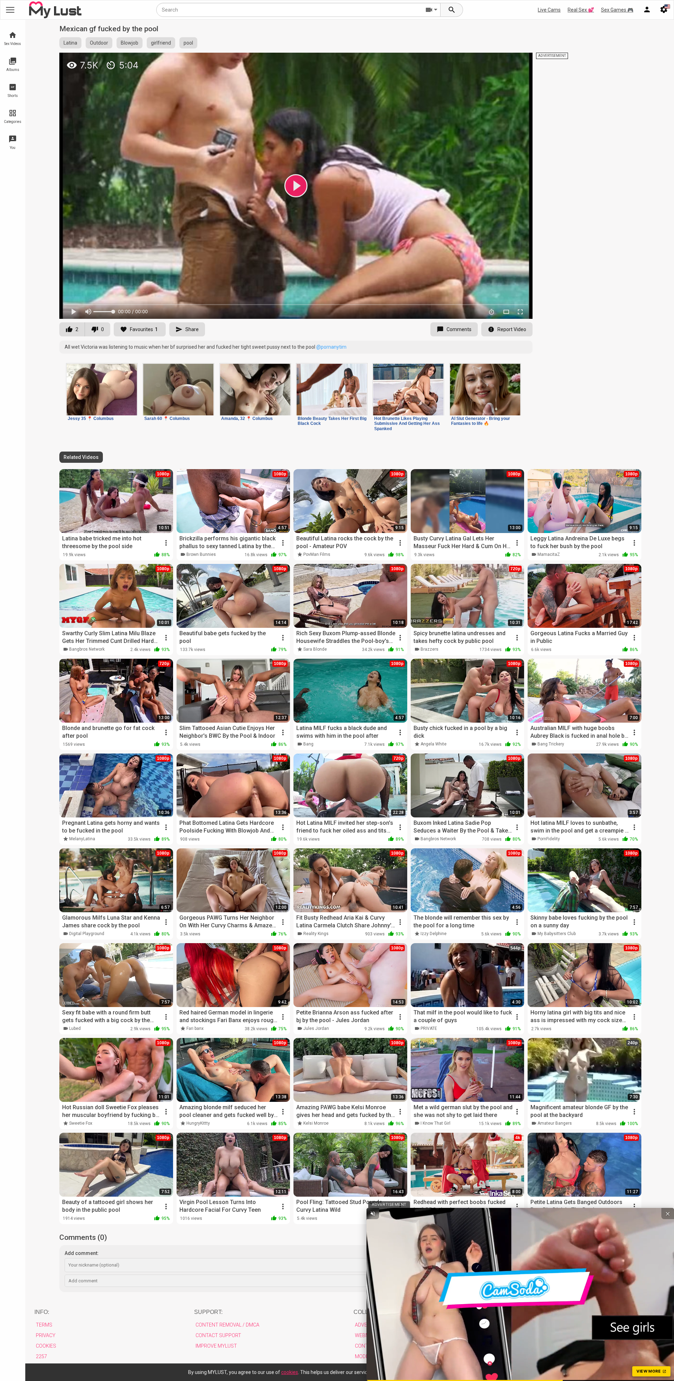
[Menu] (647, 10)
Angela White (434, 744)
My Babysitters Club (556, 933)
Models (364, 1356)
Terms (44, 1325)
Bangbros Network (87, 649)
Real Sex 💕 (581, 10)
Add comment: (82, 1253)
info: (41, 1312)
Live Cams (549, 10)
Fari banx (195, 1028)
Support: (208, 1312)
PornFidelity (548, 838)
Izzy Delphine (434, 933)
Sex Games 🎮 (617, 10)
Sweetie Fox (80, 1123)
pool (188, 43)
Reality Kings (316, 933)
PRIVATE (429, 1028)
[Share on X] (520, 61)
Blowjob (129, 43)
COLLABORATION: (378, 1312)
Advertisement (374, 1325)
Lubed (75, 1028)
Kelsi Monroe (316, 1123)
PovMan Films (316, 554)
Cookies (46, 1346)
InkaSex (428, 1218)
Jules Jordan (316, 1028)
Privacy (45, 1335)
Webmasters (371, 1335)
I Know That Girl (435, 1123)
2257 (41, 1356)
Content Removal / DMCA (227, 1325)
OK (494, 1372)
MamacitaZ (548, 554)
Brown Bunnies (201, 554)
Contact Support (218, 1335)
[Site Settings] (664, 10)
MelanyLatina (82, 838)
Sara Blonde (315, 649)
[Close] (508, 1370)
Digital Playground (86, 933)
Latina (70, 43)
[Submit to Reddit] (504, 61)
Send (626, 1281)
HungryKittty (198, 1123)
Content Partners (379, 1346)
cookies (289, 1372)
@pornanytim (331, 347)
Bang (308, 744)
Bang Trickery (550, 744)
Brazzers (429, 649)
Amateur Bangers (554, 1123)
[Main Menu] (10, 9)
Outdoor (99, 43)
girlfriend (161, 43)
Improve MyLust (216, 1346)
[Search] (452, 10)
